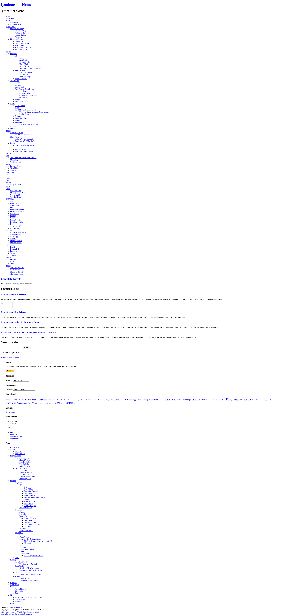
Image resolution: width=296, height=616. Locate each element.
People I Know (15, 166)
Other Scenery (20, 37)
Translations (14, 81)
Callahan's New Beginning (24, 139)
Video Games (20, 106)
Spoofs (17, 120)
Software (13, 170)
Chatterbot (67, 400)
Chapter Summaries (17, 184)
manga (188, 399)
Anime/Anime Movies (18, 232)
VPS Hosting (21, 612)
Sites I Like (14, 168)
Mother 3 (18, 99)
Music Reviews (16, 243)
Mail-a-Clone (24, 114)
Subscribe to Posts (7, 614)
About (8, 20)
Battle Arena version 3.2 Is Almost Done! (20, 322)
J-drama (13, 239)
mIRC (195, 399)
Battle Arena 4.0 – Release (13, 294)
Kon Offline (23, 60)
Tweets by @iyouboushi (10, 357)
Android (9, 400)
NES (12, 261)
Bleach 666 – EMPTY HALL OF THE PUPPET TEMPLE (29, 332)
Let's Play (13, 259)
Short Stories (15, 137)
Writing (8, 131)
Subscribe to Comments (23, 614)
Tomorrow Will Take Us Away (26, 141)
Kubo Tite (181, 400)
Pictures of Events (16, 39)
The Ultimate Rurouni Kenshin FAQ (23, 158)
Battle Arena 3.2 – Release (13, 312)
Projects (8, 52)
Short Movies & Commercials (26, 110)
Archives (9, 380)
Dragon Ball (19, 87)
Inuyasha (18, 85)
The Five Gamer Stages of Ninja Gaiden (34, 112)
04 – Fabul (23, 97)
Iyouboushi (160, 400)
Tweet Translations (22, 102)
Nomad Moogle (25, 77)
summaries (282, 400)
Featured (9, 178)
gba (126, 400)
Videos (12, 104)
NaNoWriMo (15, 270)
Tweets (12, 253)
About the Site (15, 25)
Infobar (12, 216)
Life (7, 180)
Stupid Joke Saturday (22, 118)
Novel (223, 400)
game (122, 400)
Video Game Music (8, 612)
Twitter (35, 403)
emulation (94, 400)
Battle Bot (30, 399)
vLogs (17, 108)
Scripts (12, 147)
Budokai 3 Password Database (30, 68)
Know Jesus (10, 18)
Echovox (13, 207)
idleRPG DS (14, 214)
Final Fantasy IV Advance (24, 89)
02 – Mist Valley (25, 93)
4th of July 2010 (21, 50)
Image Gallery (11, 27)
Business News (15, 191)
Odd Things (10, 199)
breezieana (46, 400)
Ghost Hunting (142, 400)
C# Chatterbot (58, 400)
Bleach (17, 83)
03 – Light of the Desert (28, 95)
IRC (155, 400)
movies (202, 399)
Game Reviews (15, 234)
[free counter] (11, 412)
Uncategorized (11, 255)
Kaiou (12, 218)
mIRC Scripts (20, 70)
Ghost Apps (14, 237)
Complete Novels (16, 133)
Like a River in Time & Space (26, 145)
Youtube (13, 264)
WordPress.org (15, 438)
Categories (9, 389)
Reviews (18, 116)
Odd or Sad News (16, 195)
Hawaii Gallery (20, 31)
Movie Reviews (16, 241)
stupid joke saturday (271, 400)
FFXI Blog (14, 160)
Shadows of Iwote (16, 272)
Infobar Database (21, 79)
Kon (21, 58)
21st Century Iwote (17, 268)
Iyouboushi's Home (16, 4)
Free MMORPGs (15, 607)
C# (16, 56)
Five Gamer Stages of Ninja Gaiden (109, 400)
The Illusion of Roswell (23, 135)
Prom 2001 (19, 41)
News (8, 189)
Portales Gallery (20, 33)
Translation (11, 402)
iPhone (151, 400)
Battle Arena (24, 74)
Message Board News (18, 193)
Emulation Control (26, 62)
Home (8, 16)
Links (8, 164)
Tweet (30, 403)
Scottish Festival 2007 (23, 47)
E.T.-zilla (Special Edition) (29, 124)
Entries (14, 434)
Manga (8, 182)
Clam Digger (24, 66)
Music (12, 129)
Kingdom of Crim (16, 222)
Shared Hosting (33, 612)
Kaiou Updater (24, 64)
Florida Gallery (20, 35)
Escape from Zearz (17, 212)
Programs (13, 54)
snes (262, 400)
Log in (12, 432)
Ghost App (131, 400)
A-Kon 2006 (19, 45)
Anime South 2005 (22, 43)
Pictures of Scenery (17, 29)
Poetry (12, 143)
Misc (7, 156)
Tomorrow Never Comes (24, 151)
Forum (8, 174)
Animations (14, 126)
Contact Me (10, 172)
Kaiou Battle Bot (25, 72)
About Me (14, 22)
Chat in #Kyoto (16, 162)
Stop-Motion (19, 122)
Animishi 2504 (20, 149)
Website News (15, 197)
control (73, 400)
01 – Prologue (24, 91)
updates (41, 403)
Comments (16, 436)
